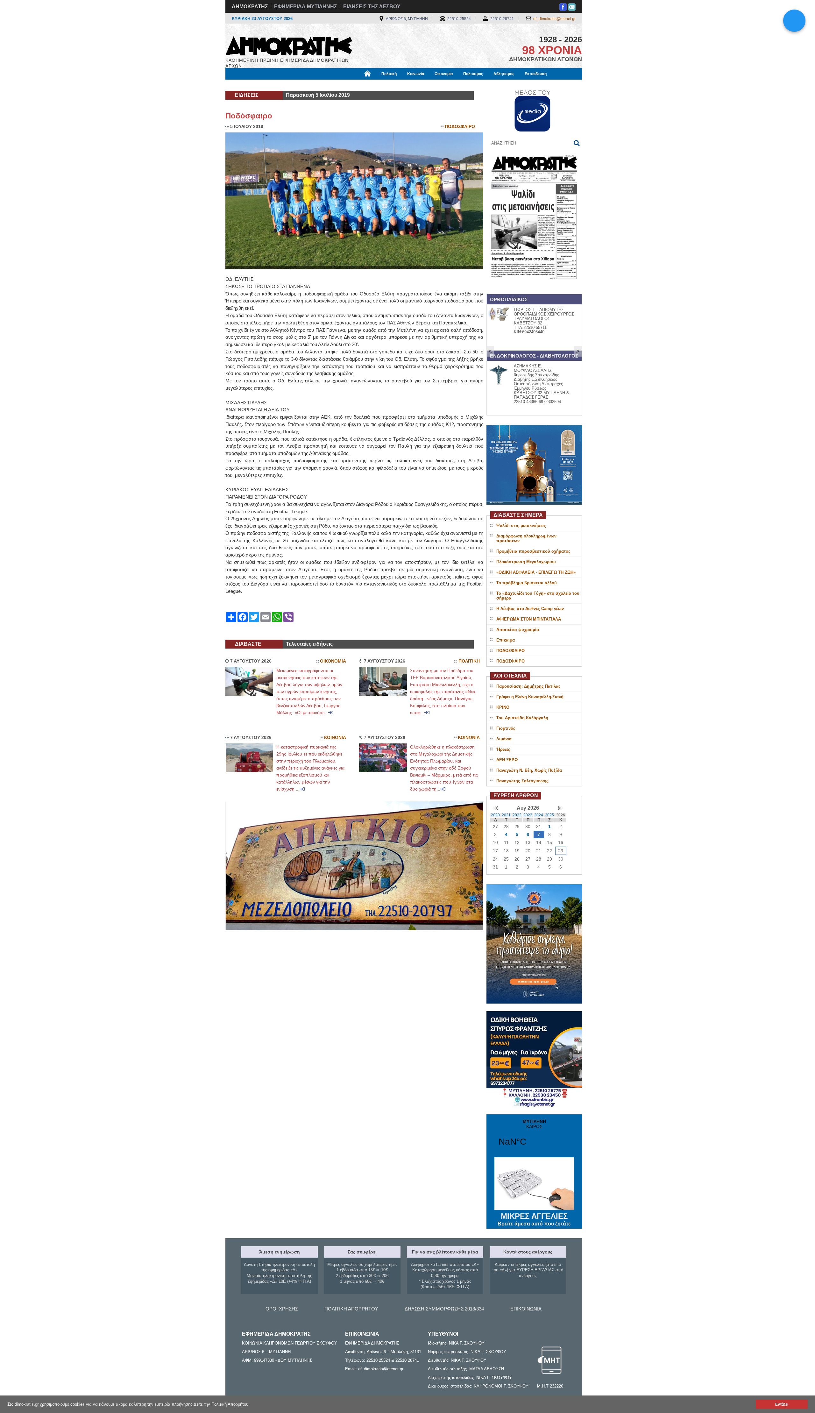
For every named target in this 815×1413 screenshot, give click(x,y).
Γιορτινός (505, 728)
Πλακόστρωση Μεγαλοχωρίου (526, 561)
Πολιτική (389, 74)
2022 (517, 815)
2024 (538, 815)
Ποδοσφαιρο (460, 126)
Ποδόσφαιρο (248, 115)
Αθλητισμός (503, 74)
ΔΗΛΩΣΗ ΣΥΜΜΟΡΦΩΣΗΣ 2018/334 (444, 1308)
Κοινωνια (335, 737)
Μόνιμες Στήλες (244, 85)
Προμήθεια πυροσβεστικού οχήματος (533, 551)
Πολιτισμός (473, 74)
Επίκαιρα (505, 640)
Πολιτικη (469, 661)
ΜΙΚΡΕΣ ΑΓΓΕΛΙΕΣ (534, 1219)
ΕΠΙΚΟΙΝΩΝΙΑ (526, 1308)
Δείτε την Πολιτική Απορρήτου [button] (221, 1404)
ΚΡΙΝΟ (502, 707)
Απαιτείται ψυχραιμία (517, 629)
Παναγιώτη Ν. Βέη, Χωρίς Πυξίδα (529, 770)
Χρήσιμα (355, 85)
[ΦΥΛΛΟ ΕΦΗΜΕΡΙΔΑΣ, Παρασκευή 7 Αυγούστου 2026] (534, 287)
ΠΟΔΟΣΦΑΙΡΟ (510, 650)
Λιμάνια (504, 738)
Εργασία (275, 85)
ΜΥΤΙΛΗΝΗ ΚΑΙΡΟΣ (534, 1136)
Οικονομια (333, 661)
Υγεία (332, 85)
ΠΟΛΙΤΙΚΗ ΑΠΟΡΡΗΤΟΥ (351, 1308)
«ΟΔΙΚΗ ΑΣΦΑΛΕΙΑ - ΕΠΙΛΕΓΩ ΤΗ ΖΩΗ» (536, 572)
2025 (549, 815)
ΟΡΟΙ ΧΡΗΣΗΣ (282, 1308)
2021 (506, 815)
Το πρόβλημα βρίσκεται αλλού (526, 582)
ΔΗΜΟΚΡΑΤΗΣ (250, 6)
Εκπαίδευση (536, 74)
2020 (495, 815)
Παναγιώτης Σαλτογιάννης (522, 780)
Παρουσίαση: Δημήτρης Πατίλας (528, 686)
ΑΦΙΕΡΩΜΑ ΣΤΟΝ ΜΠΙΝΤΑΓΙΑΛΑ (528, 619)
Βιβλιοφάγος (305, 85)
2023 (527, 815)
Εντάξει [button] (781, 1404)
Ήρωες (503, 749)
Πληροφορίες (408, 85)
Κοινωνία (415, 74)
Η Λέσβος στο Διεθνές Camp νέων (530, 608)
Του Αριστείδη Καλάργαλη (522, 717)
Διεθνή (379, 85)
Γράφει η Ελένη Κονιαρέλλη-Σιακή (529, 696)
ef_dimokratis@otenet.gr (554, 19)
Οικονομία (444, 74)
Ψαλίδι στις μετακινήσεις (521, 525)
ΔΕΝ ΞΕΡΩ (507, 759)
